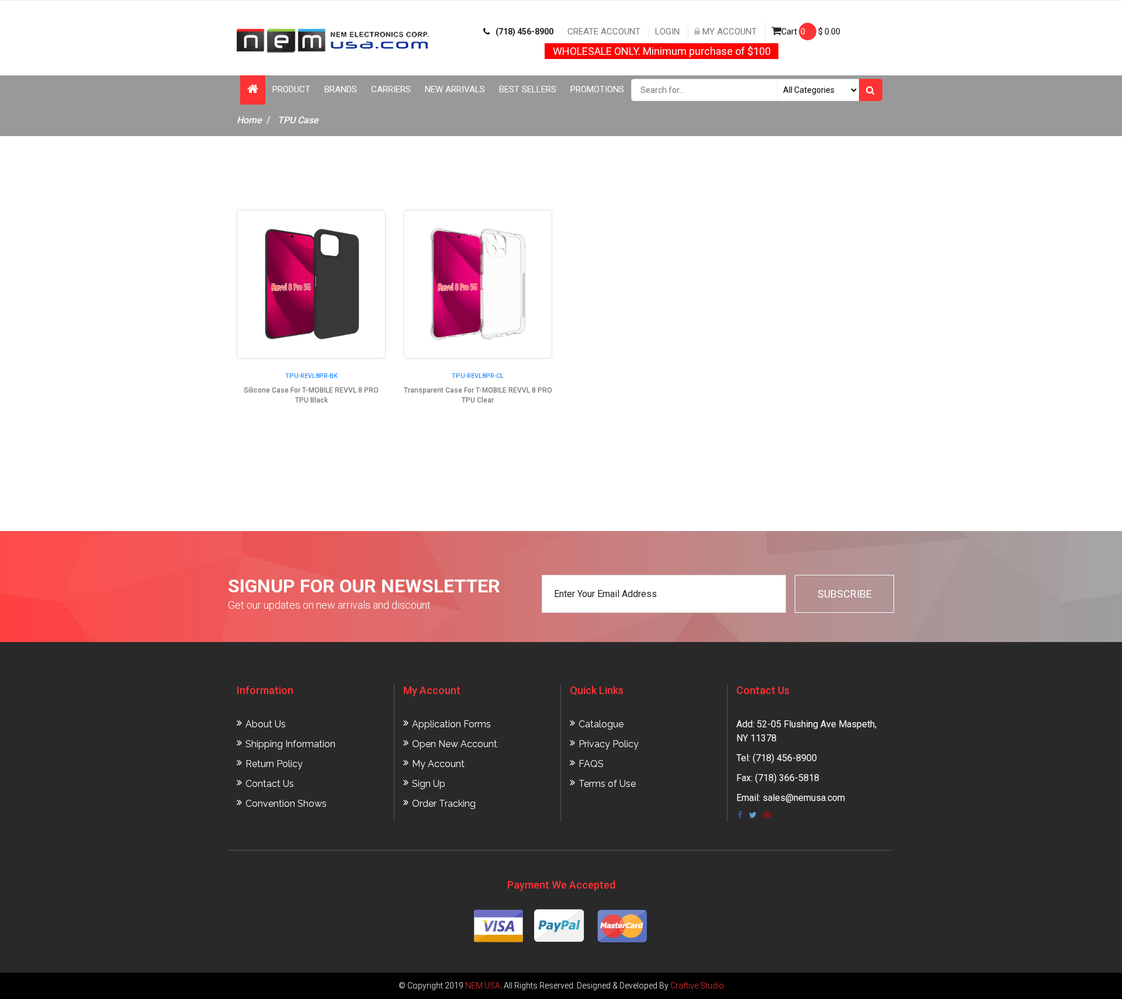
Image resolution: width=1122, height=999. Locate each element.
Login (667, 31)
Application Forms (451, 724)
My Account (728, 31)
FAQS (591, 763)
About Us (265, 724)
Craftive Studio (697, 985)
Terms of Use (607, 783)
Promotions (597, 89)
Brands (340, 89)
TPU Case (298, 120)
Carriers (391, 89)
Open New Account (454, 744)
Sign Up (428, 783)
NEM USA (482, 985)
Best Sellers (527, 89)
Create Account (603, 31)
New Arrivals (455, 89)
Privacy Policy (609, 744)
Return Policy (274, 763)
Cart (810, 31)
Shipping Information (290, 744)
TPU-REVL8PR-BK (311, 376)
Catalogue (601, 724)
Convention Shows (286, 803)
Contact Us (269, 783)
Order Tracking (444, 803)
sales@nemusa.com (804, 797)
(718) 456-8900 (524, 31)
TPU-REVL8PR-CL (478, 376)
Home (249, 120)
